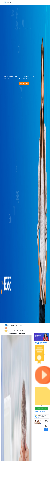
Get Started (46, 429)
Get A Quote (24, 83)
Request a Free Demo (41, 408)
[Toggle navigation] (45, 3)
